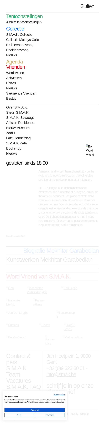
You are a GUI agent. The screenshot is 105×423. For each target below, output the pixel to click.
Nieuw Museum (17, 128)
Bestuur (11, 98)
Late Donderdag (18, 138)
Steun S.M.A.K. (17, 112)
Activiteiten (14, 78)
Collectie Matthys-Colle (22, 40)
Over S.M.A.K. (17, 107)
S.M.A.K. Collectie (19, 35)
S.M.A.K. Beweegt (20, 118)
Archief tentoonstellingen (24, 22)
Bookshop (13, 148)
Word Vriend (15, 73)
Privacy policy (59, 395)
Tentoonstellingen (24, 16)
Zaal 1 (10, 133)
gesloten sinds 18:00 (27, 163)
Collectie (15, 28)
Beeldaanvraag (17, 50)
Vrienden (15, 67)
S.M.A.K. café (16, 143)
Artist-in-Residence (20, 123)
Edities (11, 83)
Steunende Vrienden (21, 93)
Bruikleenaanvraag (19, 45)
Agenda (14, 61)
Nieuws (11, 55)
